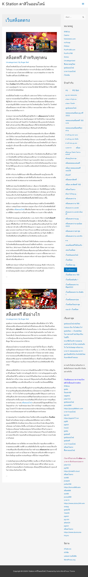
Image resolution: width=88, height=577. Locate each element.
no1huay (67, 42)
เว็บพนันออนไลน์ (72, 255)
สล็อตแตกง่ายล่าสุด (73, 231)
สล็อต (78, 148)
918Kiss (67, 32)
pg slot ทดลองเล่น (71, 95)
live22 (66, 428)
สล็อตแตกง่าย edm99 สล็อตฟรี (74, 213)
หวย (66, 240)
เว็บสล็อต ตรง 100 (72, 275)
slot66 (66, 478)
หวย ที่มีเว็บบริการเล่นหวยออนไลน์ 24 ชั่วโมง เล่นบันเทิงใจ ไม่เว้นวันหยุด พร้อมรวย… (74, 344)
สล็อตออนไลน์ (19, 209)
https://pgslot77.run (71, 418)
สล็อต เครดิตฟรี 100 (73, 184)
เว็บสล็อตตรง (70, 270)
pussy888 (67, 405)
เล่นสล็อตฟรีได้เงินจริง (74, 245)
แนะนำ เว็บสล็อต (72, 309)
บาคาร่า (69, 148)
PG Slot (75, 90)
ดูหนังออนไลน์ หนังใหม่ (72, 324)
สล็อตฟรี (68, 175)
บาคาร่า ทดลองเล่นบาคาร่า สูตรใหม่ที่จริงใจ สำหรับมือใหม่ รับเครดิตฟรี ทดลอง (74, 354)
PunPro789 (68, 53)
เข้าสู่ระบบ (67, 549)
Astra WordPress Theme (65, 571)
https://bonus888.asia (72, 487)
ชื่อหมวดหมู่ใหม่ (69, 64)
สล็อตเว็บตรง (70, 189)
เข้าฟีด (66, 552)
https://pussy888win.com (73, 409)
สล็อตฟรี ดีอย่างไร (23, 314)
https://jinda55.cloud (72, 471)
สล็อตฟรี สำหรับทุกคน (26, 57)
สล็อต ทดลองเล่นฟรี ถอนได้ (73, 169)
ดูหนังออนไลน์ (69, 68)
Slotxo (66, 57)
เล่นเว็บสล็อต (70, 250)
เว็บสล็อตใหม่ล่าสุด (73, 304)
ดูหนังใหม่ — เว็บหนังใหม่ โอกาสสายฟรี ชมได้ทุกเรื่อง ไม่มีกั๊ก (73, 334)
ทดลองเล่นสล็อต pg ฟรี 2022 (74, 114)
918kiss (67, 386)
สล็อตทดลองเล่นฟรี (73, 163)
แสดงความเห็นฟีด (70, 556)
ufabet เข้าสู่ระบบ (70, 99)
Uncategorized (11, 62)
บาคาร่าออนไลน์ (69, 71)
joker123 (67, 399)
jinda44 (67, 481)
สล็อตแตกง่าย (71, 198)
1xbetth (67, 513)
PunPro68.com (69, 50)
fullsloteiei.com (70, 39)
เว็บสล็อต (69, 260)
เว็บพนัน (67, 75)
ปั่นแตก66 (67, 392)
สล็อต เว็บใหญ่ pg (70, 194)
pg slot (66, 415)
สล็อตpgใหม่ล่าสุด (70, 158)
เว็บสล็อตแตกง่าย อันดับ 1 (74, 293)
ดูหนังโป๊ (67, 510)
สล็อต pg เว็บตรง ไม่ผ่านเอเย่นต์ (72, 153)
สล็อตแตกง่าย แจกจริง (74, 236)
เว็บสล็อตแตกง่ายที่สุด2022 (72, 285)
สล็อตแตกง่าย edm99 (72, 208)
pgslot (66, 425)
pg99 (66, 421)
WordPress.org (69, 560)
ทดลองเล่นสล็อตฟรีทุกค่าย (74, 129)
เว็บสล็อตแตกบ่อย (72, 299)
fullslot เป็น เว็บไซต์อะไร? (73, 327)
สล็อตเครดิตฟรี (71, 179)
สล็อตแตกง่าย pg (72, 219)
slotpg (66, 507)
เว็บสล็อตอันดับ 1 (72, 280)
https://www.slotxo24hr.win (74, 503)
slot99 (66, 494)
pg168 (66, 468)
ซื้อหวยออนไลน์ (69, 450)
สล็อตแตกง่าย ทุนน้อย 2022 (74, 225)
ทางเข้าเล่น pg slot (71, 143)
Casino (66, 35)
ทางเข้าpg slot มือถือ (71, 139)
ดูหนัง (66, 389)
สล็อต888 (67, 490)
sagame (67, 396)
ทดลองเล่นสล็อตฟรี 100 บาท (74, 121)
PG (67, 90)
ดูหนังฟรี (67, 434)
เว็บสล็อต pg (70, 265)
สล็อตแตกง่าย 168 (72, 203)
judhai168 (67, 484)
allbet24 (67, 523)
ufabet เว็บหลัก (70, 103)
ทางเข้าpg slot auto (71, 135)
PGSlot (66, 46)
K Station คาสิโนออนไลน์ (23, 4)
